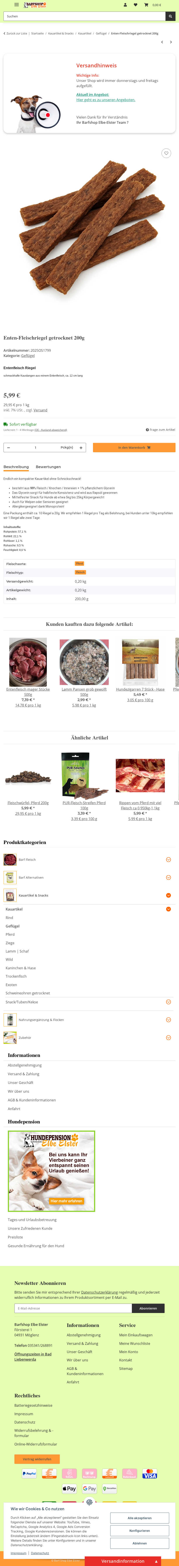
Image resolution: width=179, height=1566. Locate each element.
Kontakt (125, 1360)
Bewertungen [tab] (48, 467)
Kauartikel (14, 909)
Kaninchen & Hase (21, 968)
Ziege (10, 943)
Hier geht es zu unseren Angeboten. (105, 99)
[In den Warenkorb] (6, 142)
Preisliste (15, 1237)
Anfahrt (14, 1108)
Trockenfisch (16, 976)
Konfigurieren (139, 1530)
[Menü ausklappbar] (16, 2)
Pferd (79, 563)
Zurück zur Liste (17, 33)
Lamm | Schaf (17, 951)
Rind (9, 917)
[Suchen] (170, 16)
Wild (9, 959)
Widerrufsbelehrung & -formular (33, 1433)
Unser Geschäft (20, 1082)
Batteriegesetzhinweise (33, 1405)
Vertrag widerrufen (37, 1459)
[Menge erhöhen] (81, 447)
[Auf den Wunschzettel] (166, 153)
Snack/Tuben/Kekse (22, 1002)
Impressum (18, 1553)
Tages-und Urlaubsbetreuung (32, 1219)
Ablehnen (140, 1543)
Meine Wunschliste (134, 1343)
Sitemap (126, 1368)
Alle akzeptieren (140, 1518)
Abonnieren (148, 1308)
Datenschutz (40, 1553)
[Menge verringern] (8, 447)
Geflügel (28, 355)
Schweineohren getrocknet (28, 993)
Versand (40, 410)
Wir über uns (18, 1091)
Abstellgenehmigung (25, 1065)
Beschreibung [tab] (16, 467)
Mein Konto (128, 1351)
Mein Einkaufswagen (136, 1335)
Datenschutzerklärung (99, 1292)
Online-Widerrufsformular (35, 1444)
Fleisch (80, 572)
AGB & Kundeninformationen (32, 1100)
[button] (125, 4)
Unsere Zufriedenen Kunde (30, 1228)
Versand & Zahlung (23, 1074)
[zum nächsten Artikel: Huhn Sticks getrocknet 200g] (171, 42)
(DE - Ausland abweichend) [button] (50, 430)
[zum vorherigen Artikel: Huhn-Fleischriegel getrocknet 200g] (162, 42)
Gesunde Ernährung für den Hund (36, 1245)
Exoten (11, 984)
